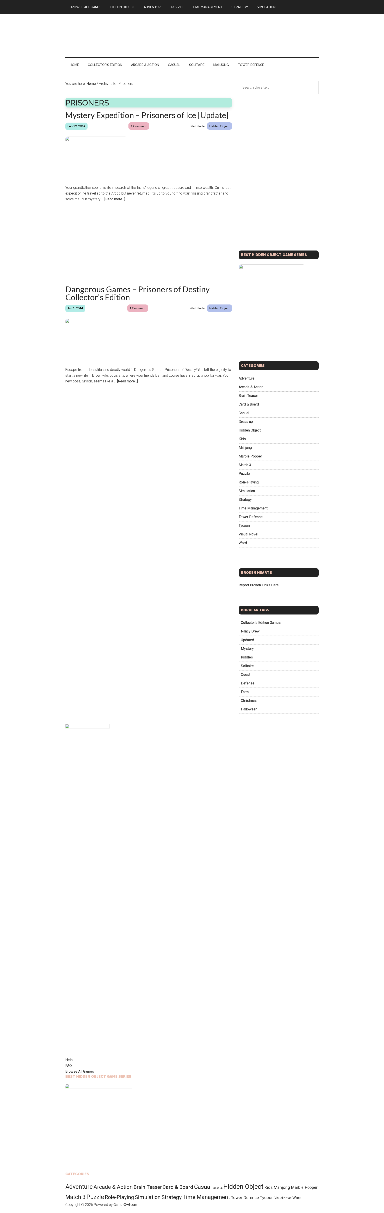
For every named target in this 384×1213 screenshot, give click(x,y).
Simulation (247, 491)
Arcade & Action (251, 387)
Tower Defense (251, 517)
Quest (245, 674)
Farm (245, 692)
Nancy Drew (250, 631)
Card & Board (249, 404)
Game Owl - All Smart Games (107, 33)
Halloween (249, 709)
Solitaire (247, 666)
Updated (247, 640)
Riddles (247, 657)
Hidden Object (219, 126)
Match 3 (245, 465)
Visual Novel (248, 534)
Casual (244, 413)
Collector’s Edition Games (261, 622)
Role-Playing (249, 482)
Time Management (253, 508)
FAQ (68, 1066)
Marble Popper (250, 456)
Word (243, 543)
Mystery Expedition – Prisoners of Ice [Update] (147, 115)
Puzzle (244, 473)
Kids (242, 439)
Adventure (246, 378)
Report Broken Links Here (259, 585)
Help (69, 1060)
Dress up (246, 421)
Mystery (247, 648)
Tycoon (244, 525)
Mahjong (245, 447)
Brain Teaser (248, 395)
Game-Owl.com (125, 1205)
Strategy (245, 499)
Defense (247, 683)
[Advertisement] (238, 35)
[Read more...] (114, 199)
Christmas (249, 700)
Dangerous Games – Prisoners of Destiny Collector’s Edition (137, 293)
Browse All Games (79, 1071)
